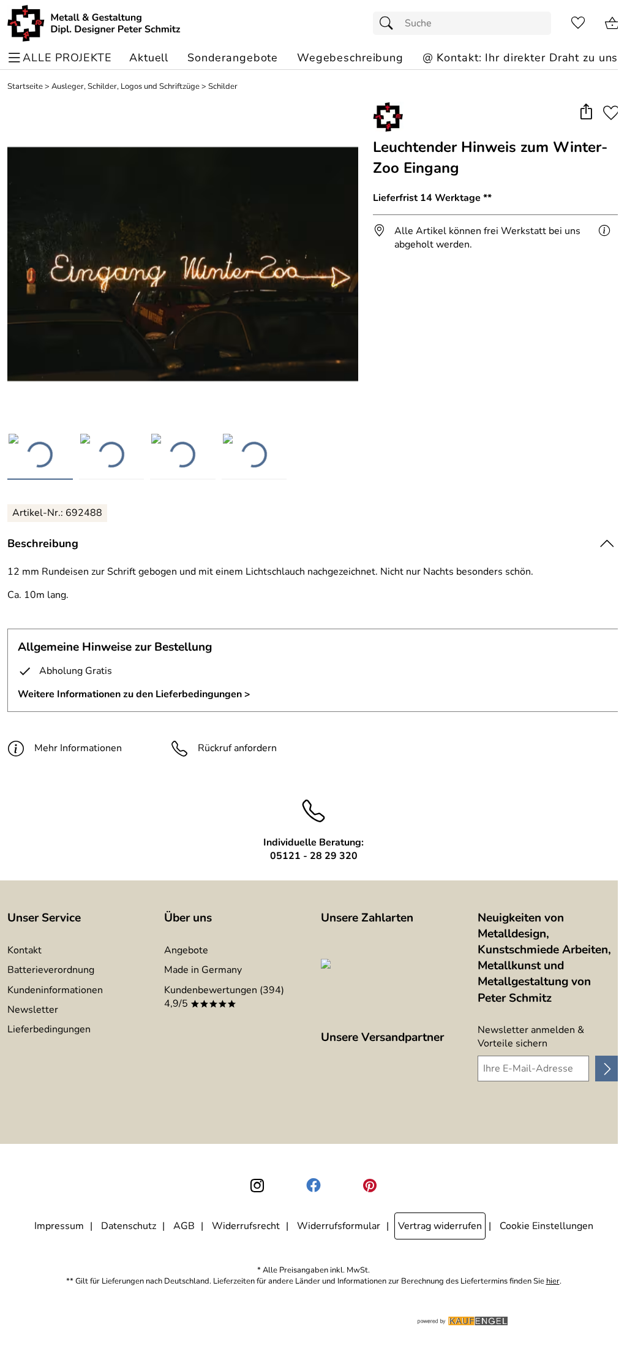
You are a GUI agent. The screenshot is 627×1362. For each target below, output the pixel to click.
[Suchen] (389, 23)
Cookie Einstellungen (546, 1226)
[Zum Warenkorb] (612, 23)
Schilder (223, 86)
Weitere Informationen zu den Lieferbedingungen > (134, 694)
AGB (184, 1226)
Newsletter (32, 1009)
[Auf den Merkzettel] (611, 112)
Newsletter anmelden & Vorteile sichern (531, 1036)
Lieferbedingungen (49, 1029)
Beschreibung (42, 543)
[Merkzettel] (578, 23)
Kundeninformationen (55, 990)
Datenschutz (128, 1226)
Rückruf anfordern (237, 748)
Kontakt (24, 950)
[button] (585, 112)
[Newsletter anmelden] (607, 1068)
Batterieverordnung (50, 970)
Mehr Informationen (78, 748)
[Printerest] (370, 1185)
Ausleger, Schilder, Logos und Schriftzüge (125, 86)
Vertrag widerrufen (440, 1226)
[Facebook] (313, 1185)
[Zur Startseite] (94, 23)
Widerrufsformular (338, 1226)
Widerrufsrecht (246, 1226)
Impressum (59, 1226)
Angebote (186, 950)
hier (553, 1281)
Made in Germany (203, 970)
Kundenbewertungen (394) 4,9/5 (224, 996)
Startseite (25, 86)
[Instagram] (257, 1185)
